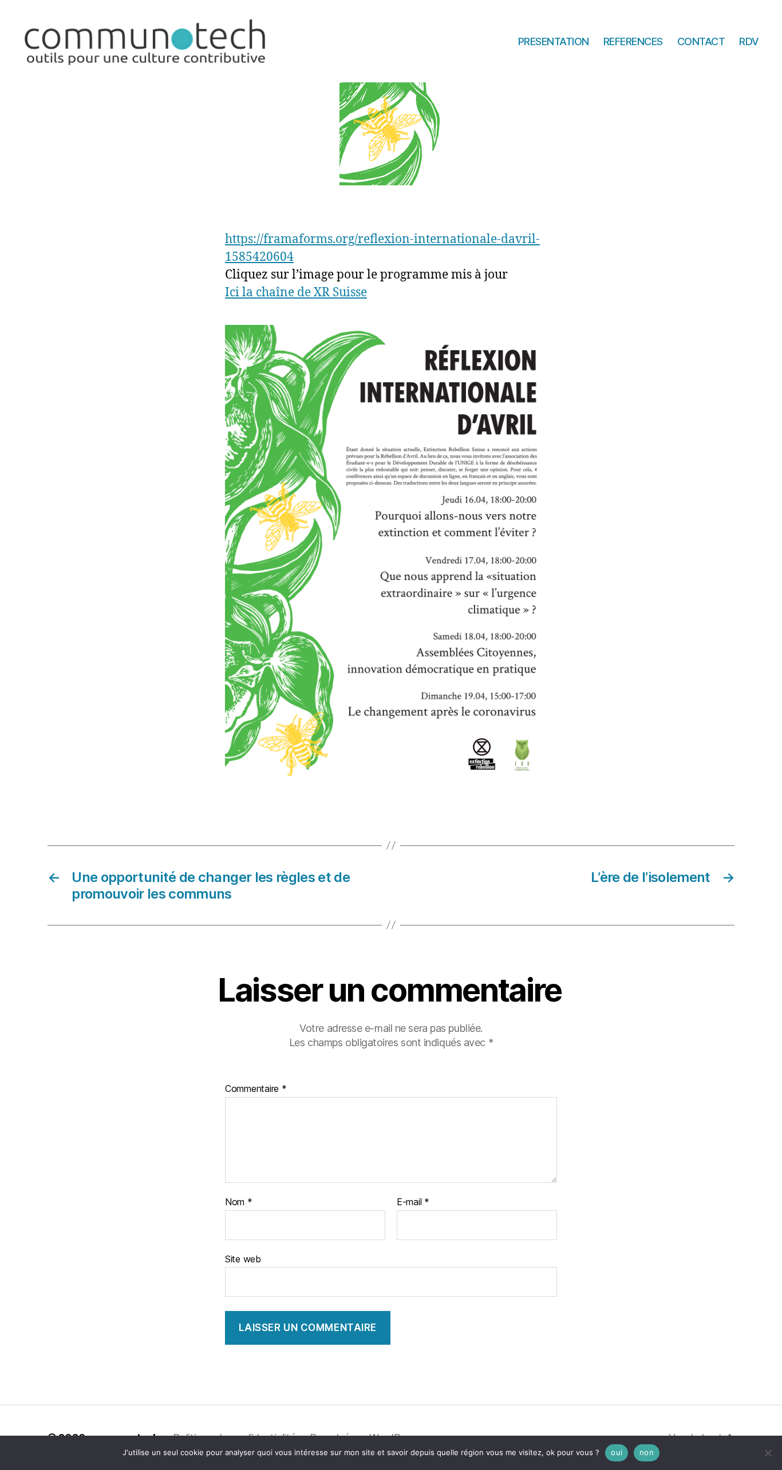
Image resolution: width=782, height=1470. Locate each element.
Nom (238, 1202)
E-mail (413, 1202)
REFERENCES (633, 41)
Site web (243, 1258)
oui (616, 1452)
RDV (749, 41)
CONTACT (701, 41)
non (646, 1452)
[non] (767, 1453)
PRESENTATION (553, 41)
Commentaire (256, 1089)
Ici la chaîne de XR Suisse (296, 292)
